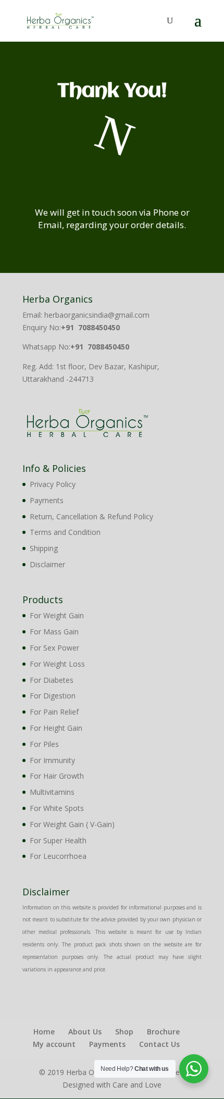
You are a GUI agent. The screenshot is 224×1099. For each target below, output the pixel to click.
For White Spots (57, 808)
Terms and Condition (65, 532)
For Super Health (58, 840)
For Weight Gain (57, 615)
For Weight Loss (57, 664)
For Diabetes (51, 680)
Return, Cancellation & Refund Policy (91, 516)
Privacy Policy (53, 484)
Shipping (44, 548)
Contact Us (159, 1044)
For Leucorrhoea (58, 856)
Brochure (163, 1031)
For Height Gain (56, 728)
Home (44, 1031)
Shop (124, 1031)
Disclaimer (47, 564)
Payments (47, 500)
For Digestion (53, 696)
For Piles (44, 744)
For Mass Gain (54, 631)
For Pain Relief (54, 712)
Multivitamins (52, 792)
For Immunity (52, 760)
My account (54, 1044)
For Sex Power (54, 648)
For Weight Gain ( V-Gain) (72, 824)
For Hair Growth (57, 776)
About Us (85, 1031)
